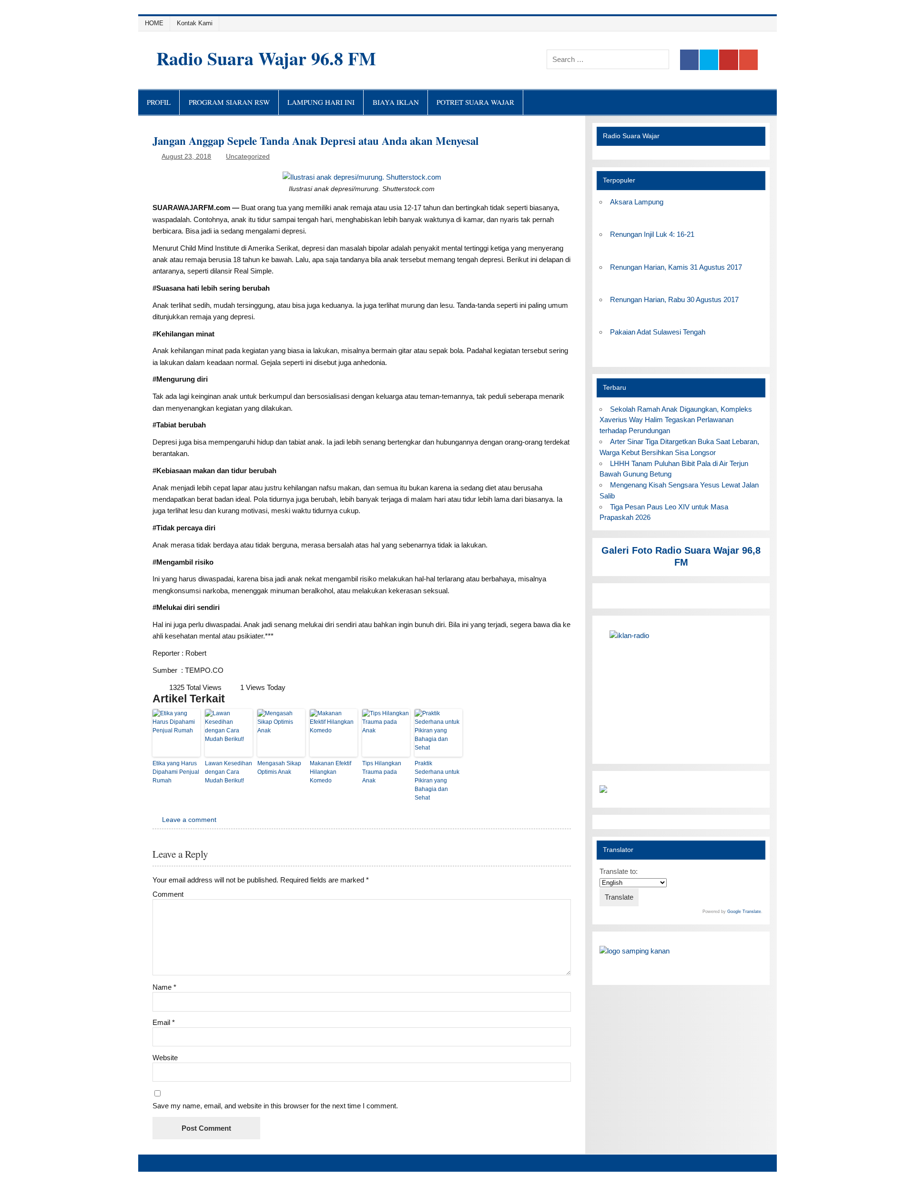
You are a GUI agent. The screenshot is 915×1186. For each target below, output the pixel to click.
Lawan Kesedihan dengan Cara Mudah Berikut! (228, 772)
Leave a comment (189, 819)
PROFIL (159, 102)
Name (164, 987)
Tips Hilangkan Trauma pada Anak (381, 772)
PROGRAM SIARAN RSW (229, 102)
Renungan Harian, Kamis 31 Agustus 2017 (676, 267)
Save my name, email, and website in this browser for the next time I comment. (275, 1105)
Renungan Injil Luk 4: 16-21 (652, 234)
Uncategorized (248, 156)
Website (165, 1057)
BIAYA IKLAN (396, 102)
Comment (167, 894)
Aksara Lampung (636, 202)
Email (163, 1022)
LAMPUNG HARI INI (321, 102)
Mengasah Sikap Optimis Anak (279, 767)
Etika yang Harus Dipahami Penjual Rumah (175, 772)
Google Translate (744, 911)
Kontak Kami (195, 23)
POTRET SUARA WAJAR (475, 102)
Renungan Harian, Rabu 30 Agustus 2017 (674, 299)
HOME (154, 23)
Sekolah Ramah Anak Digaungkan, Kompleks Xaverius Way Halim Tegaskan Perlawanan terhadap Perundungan (676, 420)
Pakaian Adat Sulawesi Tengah (657, 332)
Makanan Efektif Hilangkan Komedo (330, 772)
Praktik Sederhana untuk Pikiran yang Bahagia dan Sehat (437, 780)
